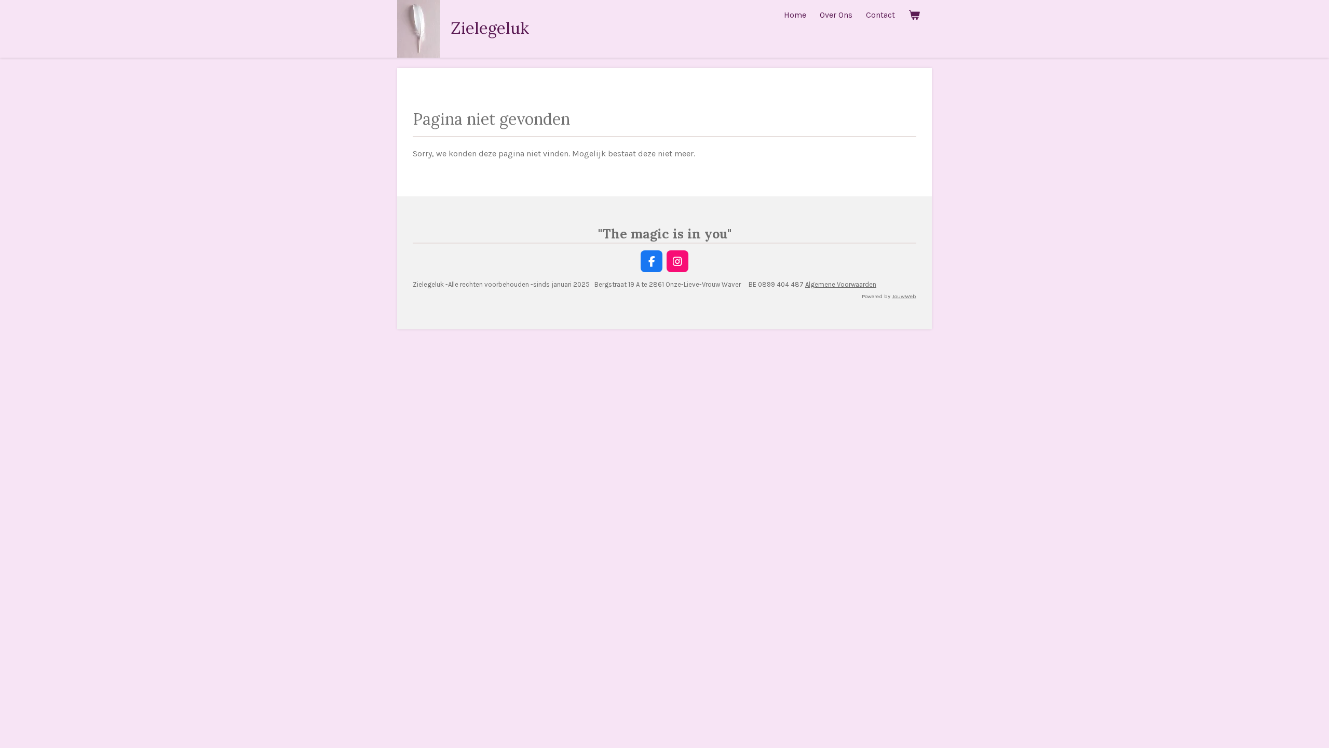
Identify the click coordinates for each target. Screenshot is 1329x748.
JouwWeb (904, 296)
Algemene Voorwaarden (840, 284)
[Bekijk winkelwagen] (914, 14)
